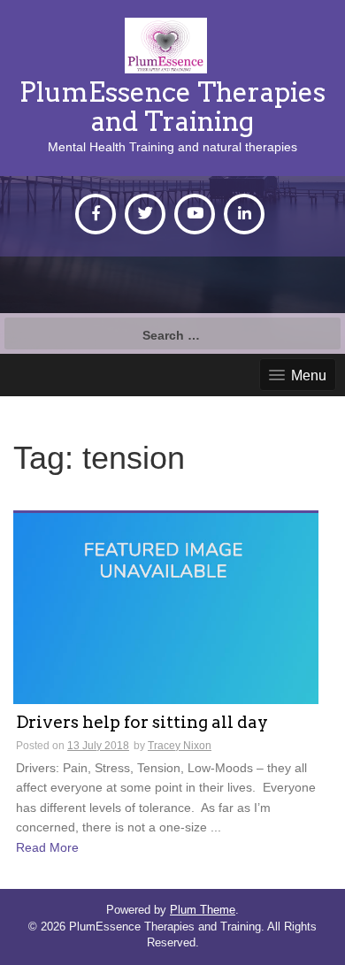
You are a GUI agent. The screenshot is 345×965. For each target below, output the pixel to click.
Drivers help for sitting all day (142, 723)
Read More (47, 847)
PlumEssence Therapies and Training (172, 106)
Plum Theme (202, 909)
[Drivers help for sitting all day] (165, 608)
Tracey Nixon (179, 745)
